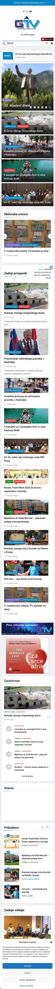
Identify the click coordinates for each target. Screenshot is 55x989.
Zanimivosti (23, 96)
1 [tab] (31, 107)
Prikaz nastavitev (27, 980)
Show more (27, 776)
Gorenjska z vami (13, 352)
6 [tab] (50, 107)
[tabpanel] (27, 87)
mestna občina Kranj (13, 198)
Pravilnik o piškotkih (26, 986)
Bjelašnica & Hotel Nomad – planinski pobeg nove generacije (35, 841)
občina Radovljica (12, 146)
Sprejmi (27, 966)
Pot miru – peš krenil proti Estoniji (23, 578)
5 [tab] (46, 107)
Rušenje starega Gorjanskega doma (29, 3)
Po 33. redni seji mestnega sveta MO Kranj (26, 54)
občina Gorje (10, 96)
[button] (51, 942)
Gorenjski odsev (13, 245)
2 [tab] (35, 107)
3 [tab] (38, 107)
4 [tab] (42, 107)
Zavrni (28, 973)
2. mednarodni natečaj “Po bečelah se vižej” (26, 251)
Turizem (9, 481)
